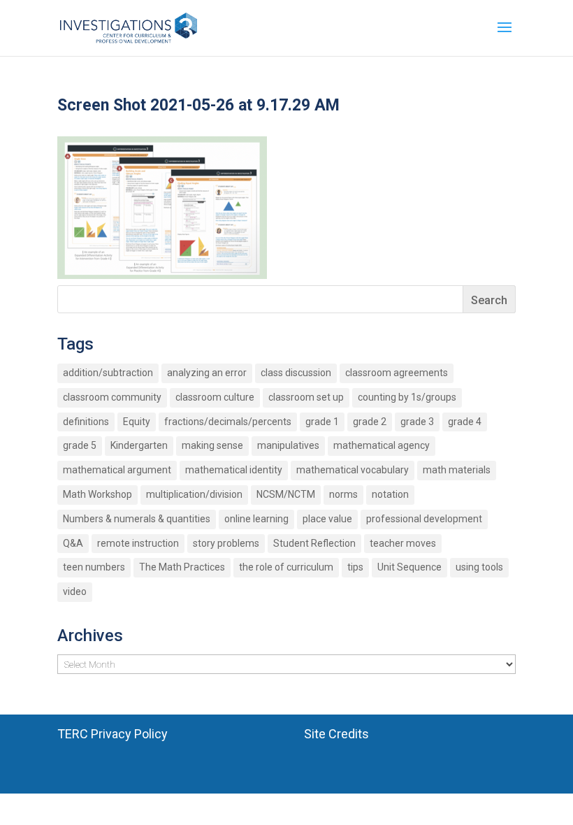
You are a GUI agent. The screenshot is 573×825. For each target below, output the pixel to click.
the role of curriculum (286, 567)
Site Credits (336, 733)
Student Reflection (314, 543)
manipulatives (288, 445)
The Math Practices (182, 567)
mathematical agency (381, 445)
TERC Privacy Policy (112, 733)
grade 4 (464, 421)
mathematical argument (117, 469)
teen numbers (94, 567)
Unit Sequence (409, 567)
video (75, 591)
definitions (86, 421)
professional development (424, 518)
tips (355, 567)
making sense (212, 445)
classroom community (112, 397)
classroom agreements (396, 372)
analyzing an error (207, 372)
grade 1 (322, 421)
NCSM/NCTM (285, 494)
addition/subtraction (108, 372)
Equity (136, 421)
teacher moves (403, 543)
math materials (457, 469)
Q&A (73, 543)
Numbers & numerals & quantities (136, 518)
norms (343, 494)
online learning (256, 518)
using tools (479, 567)
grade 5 (79, 445)
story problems (226, 543)
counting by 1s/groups (407, 397)
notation (390, 494)
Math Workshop (97, 494)
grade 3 (417, 421)
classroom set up (306, 397)
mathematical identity (233, 469)
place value (327, 518)
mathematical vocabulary (352, 469)
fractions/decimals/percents (227, 421)
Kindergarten (139, 445)
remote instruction (138, 543)
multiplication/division (194, 494)
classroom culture (214, 397)
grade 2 (369, 421)
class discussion (296, 372)
